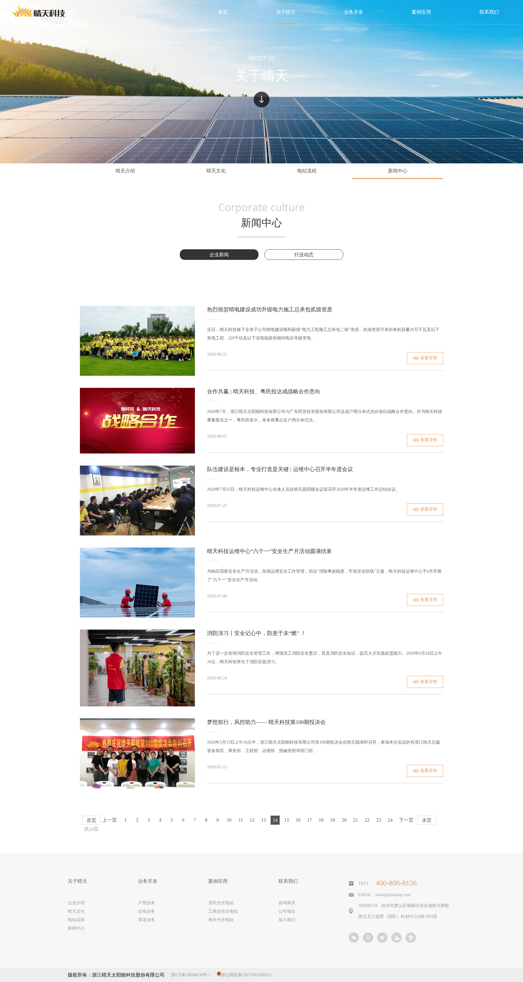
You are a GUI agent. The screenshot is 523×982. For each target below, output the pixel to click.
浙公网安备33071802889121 (246, 975)
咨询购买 (286, 903)
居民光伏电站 (221, 903)
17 (309, 820)
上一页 (109, 820)
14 (275, 820)
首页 (91, 820)
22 (367, 820)
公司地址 (286, 911)
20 (344, 820)
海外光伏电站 (221, 920)
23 (378, 820)
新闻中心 (397, 170)
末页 (427, 820)
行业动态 (304, 254)
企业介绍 (76, 903)
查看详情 (428, 358)
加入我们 (286, 920)
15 (286, 820)
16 (298, 820)
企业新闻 (219, 254)
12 (252, 820)
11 (240, 820)
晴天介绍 (125, 170)
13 (263, 820)
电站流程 (307, 170)
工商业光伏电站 (223, 911)
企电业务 (146, 911)
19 (332, 820)
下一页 (406, 820)
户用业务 (146, 903)
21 (355, 820)
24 (390, 820)
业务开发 (147, 881)
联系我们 (288, 881)
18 (321, 820)
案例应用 (218, 881)
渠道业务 (146, 920)
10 (229, 820)
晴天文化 (216, 170)
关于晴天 (77, 881)
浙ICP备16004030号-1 (191, 975)
